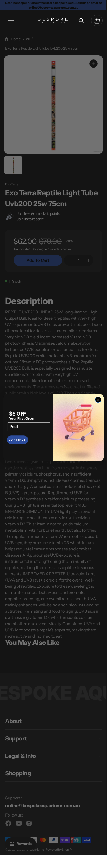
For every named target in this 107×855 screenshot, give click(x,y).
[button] (11, 20)
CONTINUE (15, 439)
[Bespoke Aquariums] (51, 20)
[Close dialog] (96, 400)
